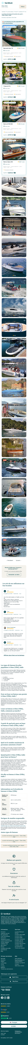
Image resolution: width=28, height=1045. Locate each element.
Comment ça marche (20, 962)
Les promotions (19, 946)
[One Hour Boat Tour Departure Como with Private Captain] (14, 247)
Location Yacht (18, 936)
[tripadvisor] (5, 1016)
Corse (2, 964)
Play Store (15, 981)
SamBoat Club (4, 943)
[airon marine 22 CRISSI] (14, 227)
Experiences (4, 949)
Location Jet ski (19, 940)
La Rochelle (3, 963)
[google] (4, 1010)
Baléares (3, 967)
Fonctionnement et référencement (19, 960)
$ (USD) (13, 1026)
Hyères (2, 961)
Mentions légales (5, 1031)
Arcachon (3, 960)
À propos (3, 931)
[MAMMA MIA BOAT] (14, 527)
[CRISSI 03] (14, 206)
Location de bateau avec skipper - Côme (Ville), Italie (14, 841)
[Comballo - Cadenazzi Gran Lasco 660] (14, 447)
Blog (2, 951)
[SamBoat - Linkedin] (8, 997)
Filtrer (22, 6)
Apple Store (15, 977)
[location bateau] (7, 3)
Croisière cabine (19, 945)
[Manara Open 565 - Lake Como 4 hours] (14, 367)
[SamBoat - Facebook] (2, 997)
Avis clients (3, 945)
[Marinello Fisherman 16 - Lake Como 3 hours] (14, 407)
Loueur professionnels (6, 940)
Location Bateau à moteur (19, 932)
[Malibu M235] (14, 287)
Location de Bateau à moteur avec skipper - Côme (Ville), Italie (14, 846)
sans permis (18, 800)
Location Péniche (19, 942)
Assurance (3, 937)
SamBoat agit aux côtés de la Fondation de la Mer (13, 826)
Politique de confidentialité (18, 1032)
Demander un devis (14, 574)
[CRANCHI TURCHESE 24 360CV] (14, 427)
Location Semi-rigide (20, 934)
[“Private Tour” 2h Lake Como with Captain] (14, 307)
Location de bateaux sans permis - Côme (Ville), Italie (14, 836)
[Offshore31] (14, 387)
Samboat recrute (5, 933)
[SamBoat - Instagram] (5, 997)
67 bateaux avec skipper (17, 814)
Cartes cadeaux (5, 942)
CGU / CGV (3, 1033)
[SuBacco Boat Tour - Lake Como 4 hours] (14, 327)
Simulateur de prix (5, 939)
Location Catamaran (20, 939)
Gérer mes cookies (19, 965)
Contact (17, 964)
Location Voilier (18, 937)
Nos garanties (4, 934)
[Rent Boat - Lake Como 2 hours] (14, 347)
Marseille (3, 958)
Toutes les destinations (7, 969)
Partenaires (17, 1033)
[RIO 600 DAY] (14, 487)
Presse (2, 946)
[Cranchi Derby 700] (14, 507)
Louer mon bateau (5, 936)
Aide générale (18, 958)
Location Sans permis (20, 943)
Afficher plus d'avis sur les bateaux (14, 655)
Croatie (3, 966)
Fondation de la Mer (6, 948)
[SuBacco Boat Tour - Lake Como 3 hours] (14, 267)
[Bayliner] (14, 186)
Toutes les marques (20, 948)
